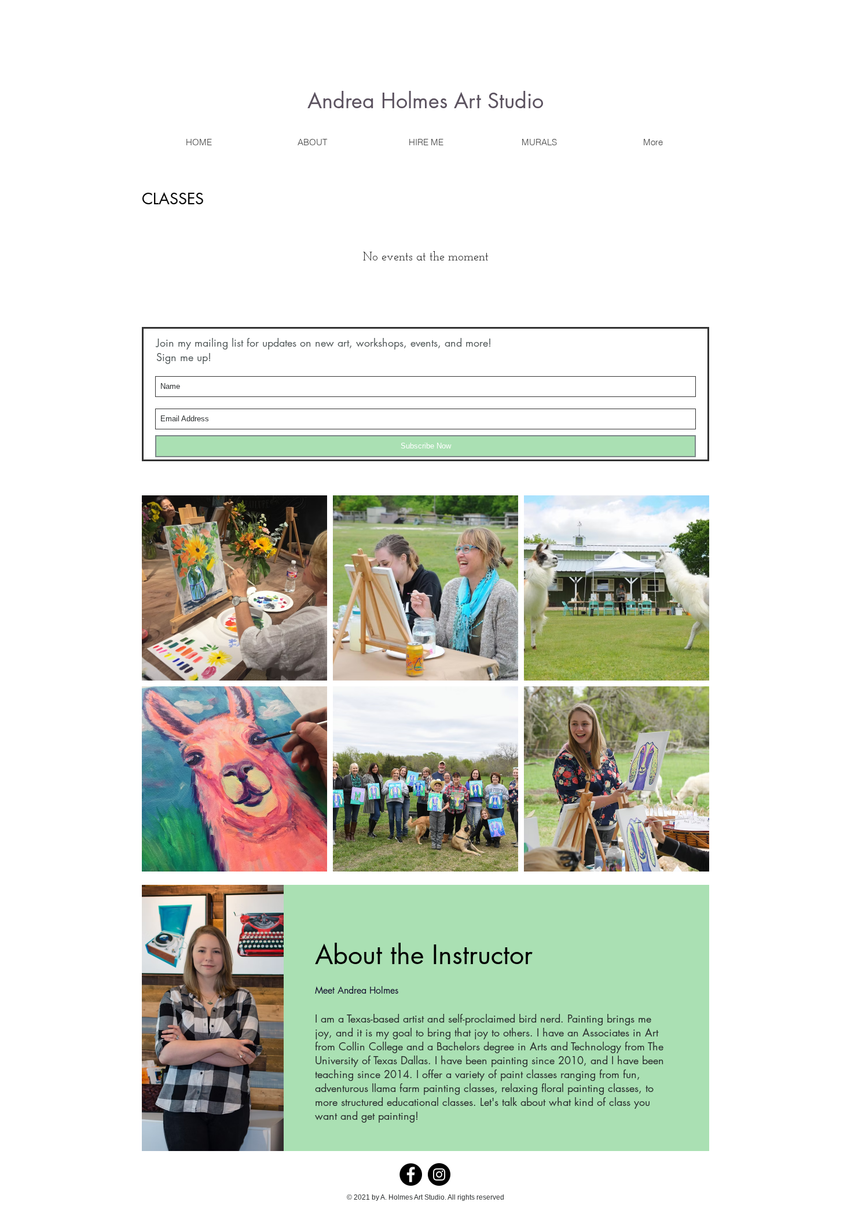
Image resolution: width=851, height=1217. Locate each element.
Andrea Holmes (377, 101)
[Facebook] (410, 1174)
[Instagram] (439, 1174)
